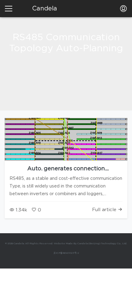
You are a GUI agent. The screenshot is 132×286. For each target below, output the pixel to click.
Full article (105, 209)
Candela (44, 9)
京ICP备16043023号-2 (66, 253)
